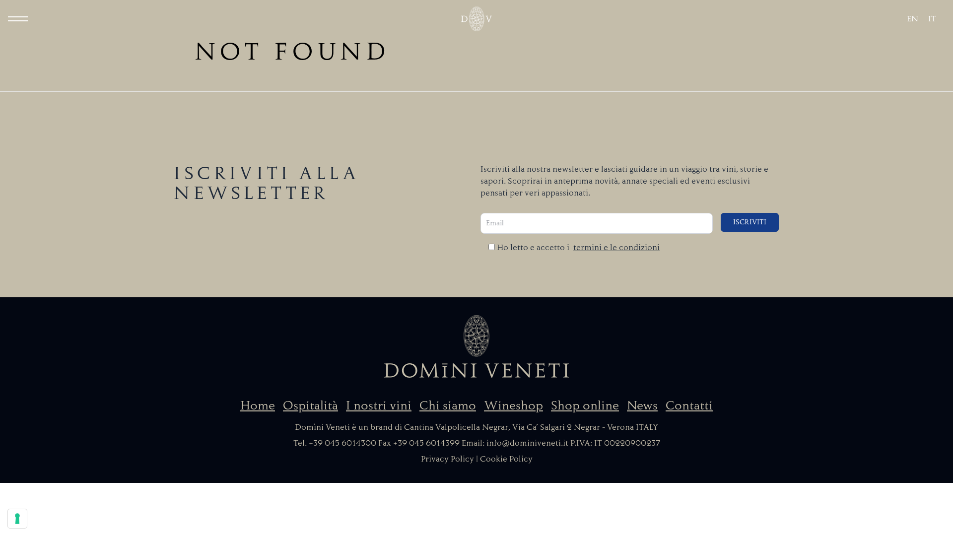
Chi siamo (447, 405)
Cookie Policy (506, 459)
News (642, 405)
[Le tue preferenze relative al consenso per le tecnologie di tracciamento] (17, 518)
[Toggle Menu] (18, 19)
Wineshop (513, 405)
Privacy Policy (447, 459)
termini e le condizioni (616, 248)
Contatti (689, 405)
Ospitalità (310, 405)
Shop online (585, 405)
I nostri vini (378, 405)
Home (257, 405)
